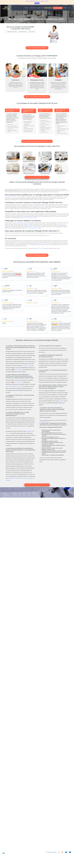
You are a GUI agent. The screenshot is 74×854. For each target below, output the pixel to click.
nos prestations (42, 206)
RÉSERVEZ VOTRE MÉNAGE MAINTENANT (37, 47)
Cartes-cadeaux (35, 7)
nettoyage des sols (61, 224)
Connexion (65, 7)
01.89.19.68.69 (50, 7)
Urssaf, (66, 115)
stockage (34, 226)
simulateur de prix (27, 365)
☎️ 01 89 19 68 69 (17, 369)
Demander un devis (58, 7)
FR (69, 8)
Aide (44, 7)
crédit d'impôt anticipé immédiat (43, 243)
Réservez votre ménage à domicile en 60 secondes (37, 96)
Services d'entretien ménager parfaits (12, 197)
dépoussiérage (8, 225)
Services (29, 7)
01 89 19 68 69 (40, 248)
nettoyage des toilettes (28, 225)
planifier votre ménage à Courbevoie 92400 (28, 217)
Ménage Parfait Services (44, 421)
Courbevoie (47, 235)
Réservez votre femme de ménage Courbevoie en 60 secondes (37, 141)
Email (11, 271)
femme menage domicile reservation (14, 386)
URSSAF (62, 401)
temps (54, 216)
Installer (37, 3)
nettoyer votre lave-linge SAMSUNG (30, 228)
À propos (40, 7)
